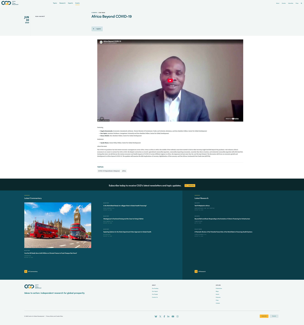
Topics (55, 3)
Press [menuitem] (297, 3)
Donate (274, 316)
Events (77, 3)
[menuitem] (301, 3)
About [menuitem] (277, 3)
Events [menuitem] (217, 294)
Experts (70, 3)
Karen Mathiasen (199, 208)
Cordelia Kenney (199, 234)
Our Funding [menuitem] (155, 288)
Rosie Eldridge (107, 208)
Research (62, 3)
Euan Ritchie (27, 255)
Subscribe (264, 316)
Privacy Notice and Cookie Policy (54, 316)
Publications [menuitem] (219, 288)
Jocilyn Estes (107, 234)
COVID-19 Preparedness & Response (109, 171)
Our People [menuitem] (155, 294)
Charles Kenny (198, 221)
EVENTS (94, 12)
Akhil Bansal (106, 221)
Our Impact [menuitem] (155, 291)
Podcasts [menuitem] (218, 297)
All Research (202, 271)
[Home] (26, 3)
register (98, 29)
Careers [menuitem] (218, 303)
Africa (124, 171)
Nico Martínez (211, 208)
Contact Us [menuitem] (155, 297)
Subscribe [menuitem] (290, 3)
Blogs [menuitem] (217, 291)
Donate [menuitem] (284, 3)
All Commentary (33, 271)
